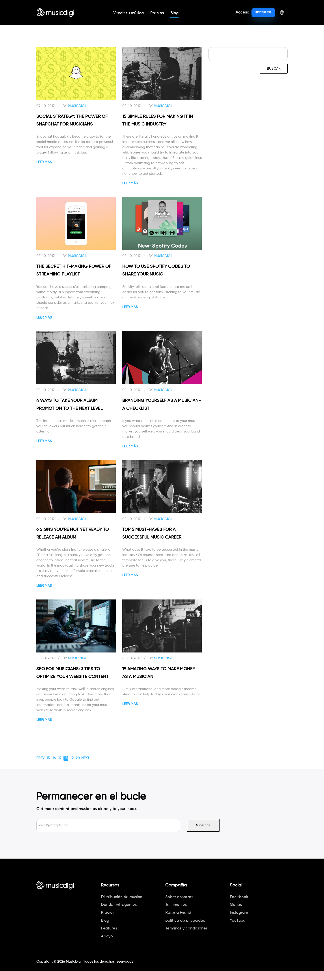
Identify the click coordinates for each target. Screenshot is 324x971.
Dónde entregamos (119, 905)
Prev (40, 758)
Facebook (239, 897)
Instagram (239, 913)
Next (85, 758)
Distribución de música (121, 897)
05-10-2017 (131, 106)
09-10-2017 (45, 106)
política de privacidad (185, 921)
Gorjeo (236, 905)
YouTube (238, 921)
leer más (44, 162)
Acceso (242, 12)
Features (109, 928)
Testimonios (176, 905)
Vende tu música (128, 13)
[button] (281, 12)
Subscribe (203, 825)
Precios (157, 13)
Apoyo (107, 936)
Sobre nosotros (179, 897)
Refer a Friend (178, 913)
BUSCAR (274, 68)
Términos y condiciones (186, 928)
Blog (174, 13)
